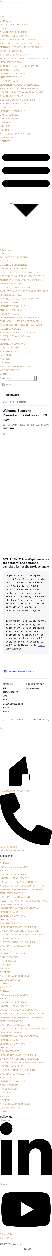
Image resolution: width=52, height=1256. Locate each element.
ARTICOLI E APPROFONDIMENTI (16, 134)
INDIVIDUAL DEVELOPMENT (14, 36)
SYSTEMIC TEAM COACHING (15, 55)
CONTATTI (5, 141)
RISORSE (5, 130)
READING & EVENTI (10, 119)
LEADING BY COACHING (12, 73)
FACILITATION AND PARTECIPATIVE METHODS (24, 58)
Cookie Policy (6, 1238)
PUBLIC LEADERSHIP (39, 720)
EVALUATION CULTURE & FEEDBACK (19, 88)
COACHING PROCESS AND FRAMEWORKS (22, 92)
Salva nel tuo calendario (20, 671)
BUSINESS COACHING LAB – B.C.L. (18, 100)
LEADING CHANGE (9, 70)
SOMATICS (5, 107)
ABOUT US (5, 17)
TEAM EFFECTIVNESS (11, 51)
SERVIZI (4, 28)
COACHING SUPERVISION (13, 32)
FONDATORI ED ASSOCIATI (14, 25)
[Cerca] (35, 378)
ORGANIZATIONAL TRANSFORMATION (19, 66)
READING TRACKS (9, 81)
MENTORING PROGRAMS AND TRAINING (21, 47)
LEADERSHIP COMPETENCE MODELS (19, 85)
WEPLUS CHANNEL (10, 137)
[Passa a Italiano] (7, 384)
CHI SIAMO (5, 21)
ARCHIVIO (5, 126)
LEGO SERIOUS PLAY (11, 62)
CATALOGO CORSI (9, 115)
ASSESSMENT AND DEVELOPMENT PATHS (22, 43)
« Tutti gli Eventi (11, 394)
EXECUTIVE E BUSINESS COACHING (19, 40)
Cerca (2, 378)
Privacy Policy (6, 1234)
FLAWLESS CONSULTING (14, 720)
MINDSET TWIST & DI (11, 77)
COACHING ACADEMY (11, 96)
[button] (26, 195)
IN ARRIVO (5, 122)
